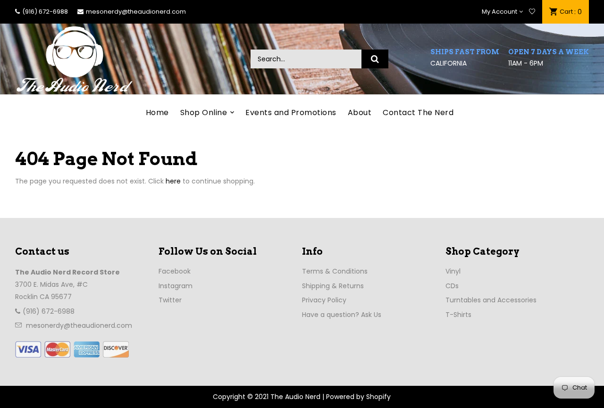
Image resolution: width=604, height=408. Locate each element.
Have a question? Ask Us (341, 314)
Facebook (175, 271)
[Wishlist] (532, 12)
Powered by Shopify (358, 396)
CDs (452, 286)
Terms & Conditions (335, 271)
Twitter (170, 300)
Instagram (176, 286)
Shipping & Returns (333, 286)
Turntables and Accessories (491, 300)
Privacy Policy (324, 300)
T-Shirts (458, 314)
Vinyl (453, 271)
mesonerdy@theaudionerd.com (136, 11)
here (173, 181)
